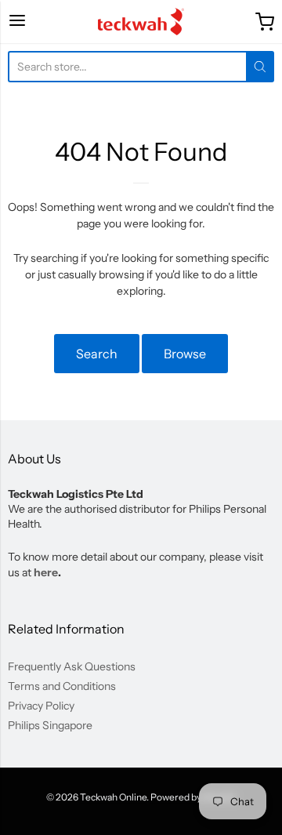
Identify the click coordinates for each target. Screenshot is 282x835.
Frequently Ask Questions (72, 666)
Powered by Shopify (192, 797)
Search (97, 353)
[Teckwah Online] (141, 21)
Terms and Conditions (62, 686)
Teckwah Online (113, 797)
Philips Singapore (50, 725)
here (46, 572)
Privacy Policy (41, 706)
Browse (185, 353)
